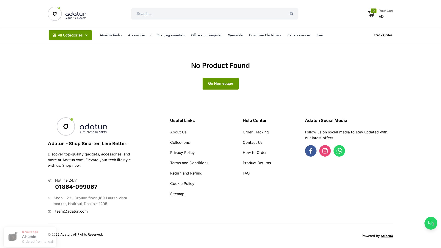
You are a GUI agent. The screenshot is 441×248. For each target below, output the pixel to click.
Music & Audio (111, 35)
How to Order (255, 152)
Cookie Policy (182, 183)
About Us (178, 132)
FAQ (246, 173)
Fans (320, 35)
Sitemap (177, 194)
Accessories (136, 35)
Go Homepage (220, 83)
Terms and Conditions (189, 163)
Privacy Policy (182, 152)
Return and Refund (186, 173)
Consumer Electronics (265, 35)
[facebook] (311, 151)
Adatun (65, 234)
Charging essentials (170, 35)
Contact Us (253, 142)
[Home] (67, 13)
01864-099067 (76, 186)
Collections (180, 142)
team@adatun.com (71, 211)
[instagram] (325, 151)
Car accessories (298, 35)
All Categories (70, 35)
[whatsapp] (339, 151)
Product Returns (257, 163)
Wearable (235, 35)
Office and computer (206, 35)
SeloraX (387, 236)
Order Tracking (256, 132)
